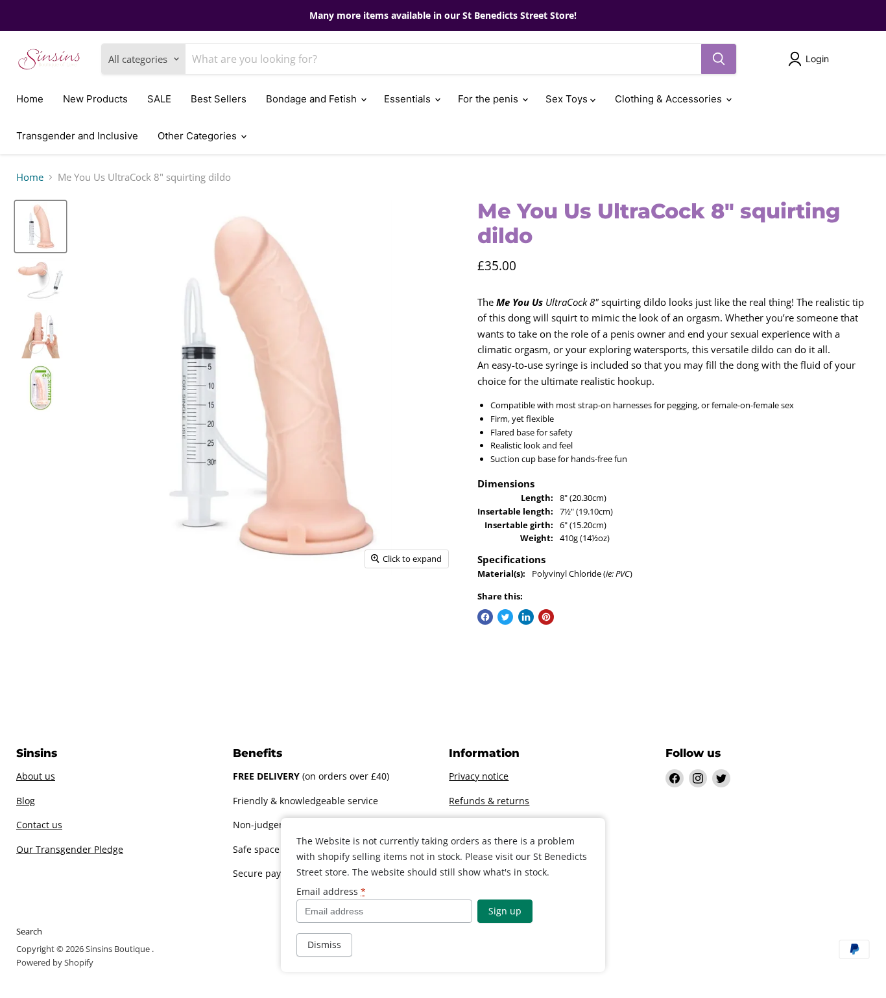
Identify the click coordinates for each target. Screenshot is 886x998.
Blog (25, 801)
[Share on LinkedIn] (526, 617)
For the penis (489, 99)
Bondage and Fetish (312, 99)
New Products (95, 99)
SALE (159, 99)
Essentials (408, 99)
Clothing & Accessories (669, 99)
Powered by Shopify (54, 962)
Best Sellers (218, 99)
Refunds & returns (489, 801)
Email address (331, 892)
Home (29, 99)
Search (29, 931)
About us (35, 776)
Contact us (39, 824)
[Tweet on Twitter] (505, 617)
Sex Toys (567, 99)
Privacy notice (479, 776)
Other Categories (198, 136)
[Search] (718, 59)
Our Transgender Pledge (69, 849)
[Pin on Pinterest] (546, 617)
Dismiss (324, 944)
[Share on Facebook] (485, 617)
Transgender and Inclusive (77, 136)
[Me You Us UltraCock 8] (40, 226)
